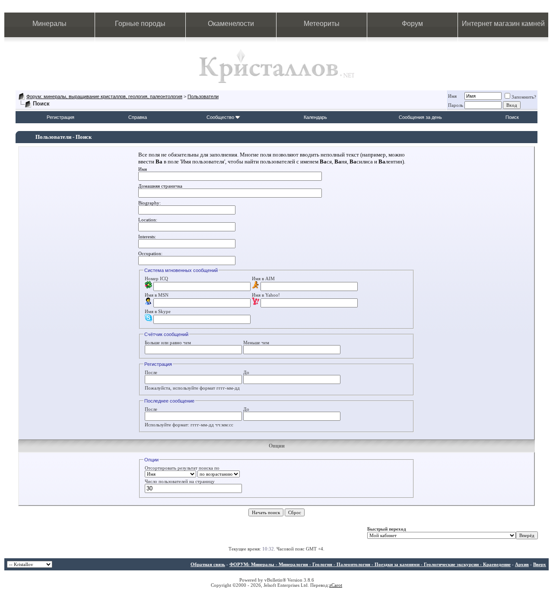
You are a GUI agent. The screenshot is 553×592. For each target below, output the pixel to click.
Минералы (49, 23)
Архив (522, 564)
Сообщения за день (420, 117)
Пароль (455, 105)
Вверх (539, 564)
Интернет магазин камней (503, 23)
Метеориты (322, 23)
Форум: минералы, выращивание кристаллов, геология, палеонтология (104, 96)
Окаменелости (231, 23)
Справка (137, 117)
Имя (452, 96)
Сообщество (220, 117)
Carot (336, 585)
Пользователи (203, 96)
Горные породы (140, 23)
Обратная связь (208, 564)
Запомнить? (524, 96)
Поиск (512, 117)
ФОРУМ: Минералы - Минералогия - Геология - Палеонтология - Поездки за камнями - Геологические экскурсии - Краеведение (370, 564)
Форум (412, 23)
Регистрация (60, 117)
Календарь (315, 117)
